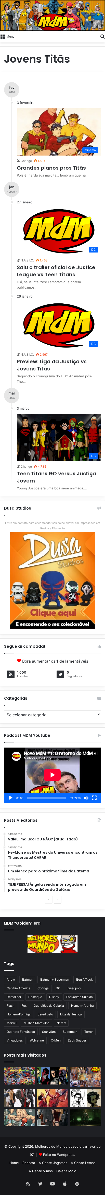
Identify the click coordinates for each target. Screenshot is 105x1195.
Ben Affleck (84, 979)
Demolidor (14, 997)
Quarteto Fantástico (21, 1032)
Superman (70, 1032)
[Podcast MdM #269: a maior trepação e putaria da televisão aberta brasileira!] (85, 1077)
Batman (27, 979)
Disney (54, 997)
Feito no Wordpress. (59, 1155)
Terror (88, 1032)
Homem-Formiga (19, 1014)
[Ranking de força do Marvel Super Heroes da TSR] (52, 1075)
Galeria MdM (66, 1171)
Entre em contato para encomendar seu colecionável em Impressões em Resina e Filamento (52, 525)
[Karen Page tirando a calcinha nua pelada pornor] (52, 1117)
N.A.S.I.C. (27, 260)
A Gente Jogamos (53, 1163)
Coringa (43, 988)
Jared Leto (45, 1014)
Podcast (28, 1163)
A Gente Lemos (83, 1163)
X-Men (56, 1040)
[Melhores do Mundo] (52, 15)
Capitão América (18, 988)
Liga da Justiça (71, 1014)
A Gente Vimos (41, 1171)
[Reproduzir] (10, 798)
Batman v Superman (54, 979)
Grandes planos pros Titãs (51, 167)
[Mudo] (86, 798)
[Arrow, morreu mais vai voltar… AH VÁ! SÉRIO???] (85, 1117)
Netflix (61, 1023)
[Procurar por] (102, 36)
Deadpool (74, 988)
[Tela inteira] (94, 798)
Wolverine (37, 1040)
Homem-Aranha (82, 1005)
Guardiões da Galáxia (49, 1005)
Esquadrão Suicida (79, 997)
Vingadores (15, 1040)
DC (58, 988)
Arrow (11, 979)
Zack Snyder (77, 1040)
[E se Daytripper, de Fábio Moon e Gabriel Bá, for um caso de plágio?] (85, 1098)
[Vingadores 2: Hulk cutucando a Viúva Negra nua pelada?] (19, 1098)
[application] (52, 775)
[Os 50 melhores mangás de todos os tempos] (52, 1098)
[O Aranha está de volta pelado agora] (19, 1117)
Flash (10, 1005)
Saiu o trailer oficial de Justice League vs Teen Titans (56, 271)
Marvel (12, 1023)
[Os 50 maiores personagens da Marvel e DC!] (19, 1075)
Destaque (35, 997)
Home (14, 1163)
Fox (24, 1005)
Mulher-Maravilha (36, 1023)
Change (26, 161)
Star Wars (49, 1032)
